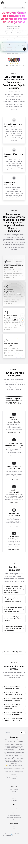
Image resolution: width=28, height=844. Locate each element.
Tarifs (14, 796)
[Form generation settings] (15, 49)
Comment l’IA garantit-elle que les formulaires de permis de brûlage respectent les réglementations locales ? (13, 589)
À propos (14, 826)
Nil (17, 834)
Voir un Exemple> (14, 526)
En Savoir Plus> (14, 479)
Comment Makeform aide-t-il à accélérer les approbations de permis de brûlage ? (13, 628)
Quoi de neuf (14, 800)
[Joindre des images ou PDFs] (3, 49)
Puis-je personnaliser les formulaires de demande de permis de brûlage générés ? (12, 599)
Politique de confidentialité (14, 817)
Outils (14, 793)
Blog (14, 828)
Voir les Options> (14, 502)
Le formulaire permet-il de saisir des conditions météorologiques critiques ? (13, 609)
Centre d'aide (14, 806)
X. (14, 835)
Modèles (14, 791)
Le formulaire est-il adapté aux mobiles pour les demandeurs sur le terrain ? (13, 618)
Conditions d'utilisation (14, 815)
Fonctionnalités (14, 789)
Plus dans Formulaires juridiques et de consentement (14, 652)
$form (14, 819)
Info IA (14, 798)
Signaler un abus (14, 809)
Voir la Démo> (14, 456)
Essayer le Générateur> (14, 432)
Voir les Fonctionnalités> (14, 549)
